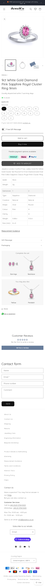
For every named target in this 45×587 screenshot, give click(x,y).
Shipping (7, 424)
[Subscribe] (32, 532)
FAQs (9, 495)
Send (8, 404)
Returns (7, 428)
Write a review (22, 348)
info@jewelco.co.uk (26, 520)
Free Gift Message (13, 129)
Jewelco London (13, 576)
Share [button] (6, 309)
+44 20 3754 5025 (20, 508)
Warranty (7, 456)
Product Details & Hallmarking (15, 452)
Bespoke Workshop (11, 443)
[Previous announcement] (4, 2)
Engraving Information (12, 438)
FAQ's (6, 480)
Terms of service (23, 579)
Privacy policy (11, 579)
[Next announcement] (41, 2)
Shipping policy (35, 579)
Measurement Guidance (11, 231)
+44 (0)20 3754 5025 (18, 505)
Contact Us (8, 419)
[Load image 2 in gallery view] (22, 65)
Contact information (23, 582)
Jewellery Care (9, 433)
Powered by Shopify (25, 576)
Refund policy (37, 576)
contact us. (27, 123)
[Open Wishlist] (35, 9)
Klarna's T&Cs (9, 471)
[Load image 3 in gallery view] (34, 65)
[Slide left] (2, 65)
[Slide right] (42, 65)
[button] (4, 9)
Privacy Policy (9, 475)
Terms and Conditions (12, 466)
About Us (7, 414)
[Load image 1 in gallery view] (10, 65)
